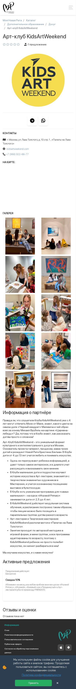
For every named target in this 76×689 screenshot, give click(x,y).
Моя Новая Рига (12, 20)
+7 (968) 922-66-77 (17, 154)
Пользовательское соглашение (18, 639)
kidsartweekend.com (18, 148)
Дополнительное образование (25, 24)
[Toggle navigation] (69, 7)
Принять (33, 683)
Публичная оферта (12, 644)
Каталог (31, 20)
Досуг (52, 24)
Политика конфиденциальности (18, 635)
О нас (6, 630)
